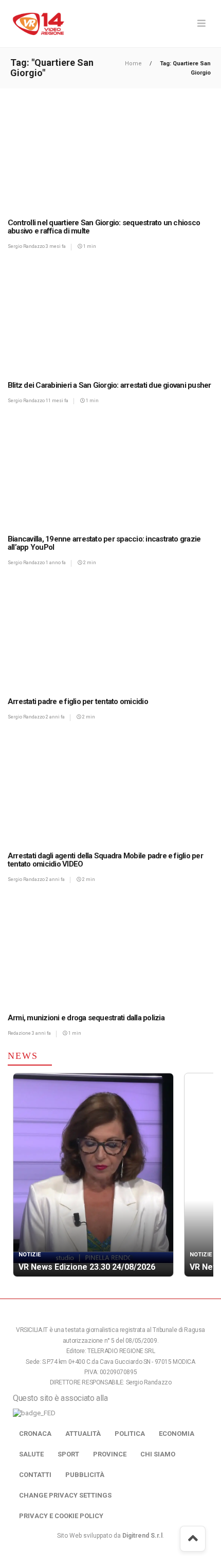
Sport (68, 1454)
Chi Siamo (157, 1454)
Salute (31, 1454)
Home (134, 63)
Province (109, 1454)
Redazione (20, 1033)
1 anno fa (56, 562)
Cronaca (35, 1433)
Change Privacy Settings (65, 1495)
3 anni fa (41, 1033)
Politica (130, 1433)
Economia (176, 1433)
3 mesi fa (56, 246)
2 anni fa (55, 716)
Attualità (83, 1433)
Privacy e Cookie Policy (61, 1516)
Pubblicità (84, 1475)
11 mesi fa (57, 400)
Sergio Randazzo (27, 246)
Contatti (35, 1475)
